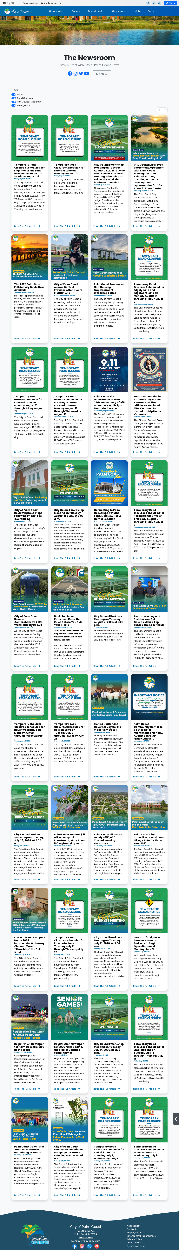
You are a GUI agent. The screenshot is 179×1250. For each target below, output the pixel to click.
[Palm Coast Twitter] (89, 1246)
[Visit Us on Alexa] (136, 1246)
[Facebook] (148, 3)
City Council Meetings (29, 101)
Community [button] (56, 11)
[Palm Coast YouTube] (97, 1246)
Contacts (132, 1229)
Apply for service (52, 3)
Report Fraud (134, 1242)
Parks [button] (151, 11)
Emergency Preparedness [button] (141, 1236)
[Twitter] (154, 3)
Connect (76, 11)
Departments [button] (96, 11)
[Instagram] (159, 3)
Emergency (23, 105)
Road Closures (25, 98)
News (20, 94)
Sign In (172, 3)
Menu (100, 74)
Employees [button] (133, 1232)
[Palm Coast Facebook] (74, 1246)
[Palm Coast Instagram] (82, 1246)
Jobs (138, 11)
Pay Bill (10, 3)
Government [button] (119, 11)
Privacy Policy (134, 1239)
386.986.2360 (86, 1237)
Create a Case (30, 3)
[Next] (165, 110)
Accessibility (133, 1225)
